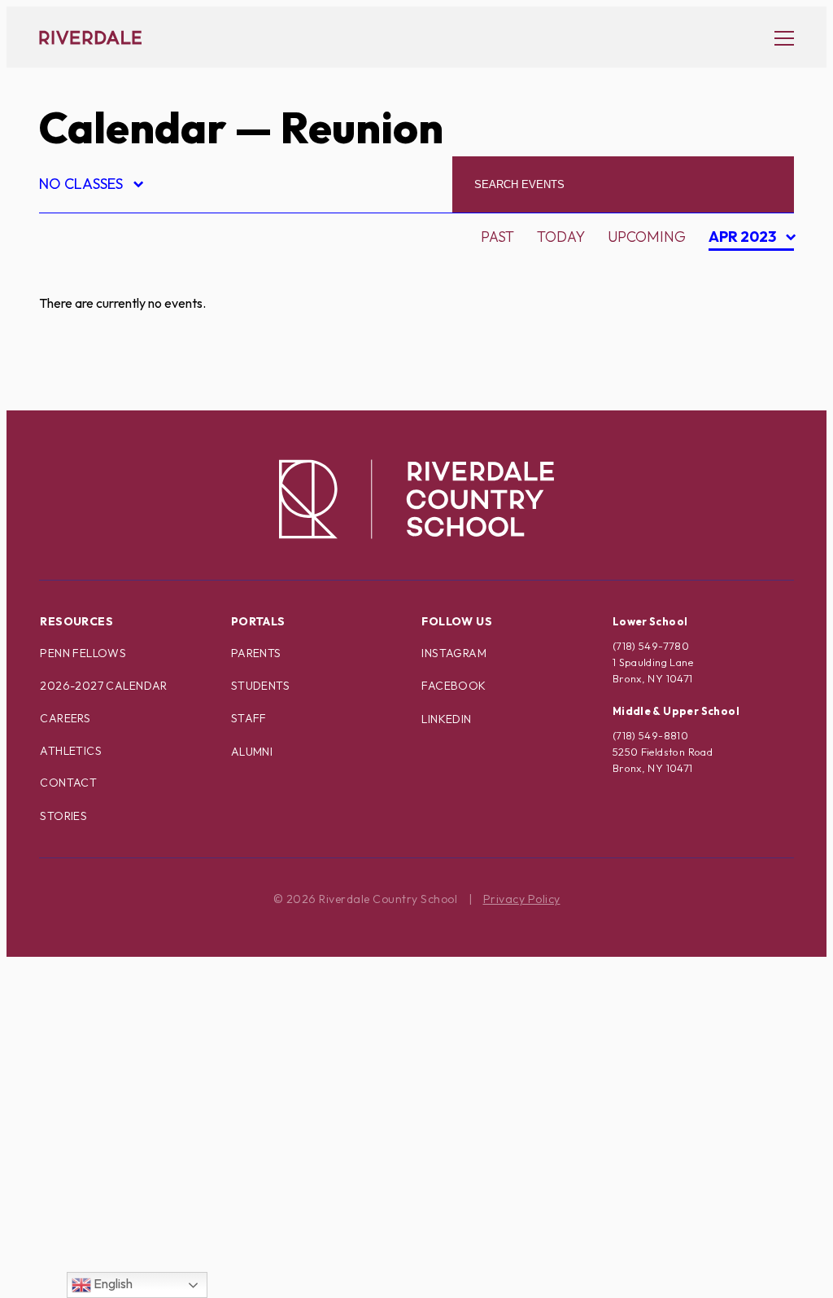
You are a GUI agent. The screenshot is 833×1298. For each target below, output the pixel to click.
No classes (90, 186)
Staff (249, 718)
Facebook (453, 685)
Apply (75, 361)
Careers (65, 718)
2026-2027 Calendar (104, 685)
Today (561, 236)
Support (85, 1159)
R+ (61, 1016)
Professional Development (162, 988)
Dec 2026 (745, 385)
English (112, 1283)
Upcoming (647, 236)
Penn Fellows (83, 653)
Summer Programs (126, 1130)
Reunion (85, 1045)
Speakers (88, 1102)
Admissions (97, 275)
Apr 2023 (744, 239)
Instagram (453, 653)
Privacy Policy (521, 899)
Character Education (138, 389)
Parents (256, 653)
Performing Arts (120, 959)
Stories (63, 816)
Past (497, 236)
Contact (68, 782)
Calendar (132, 127)
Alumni (80, 332)
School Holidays (119, 1073)
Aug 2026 (746, 271)
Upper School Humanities (153, 1244)
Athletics (71, 750)
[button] (776, 37)
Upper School (107, 1187)
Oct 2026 (745, 328)
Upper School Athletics (146, 1216)
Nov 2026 (746, 357)
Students (260, 685)
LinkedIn (446, 719)
